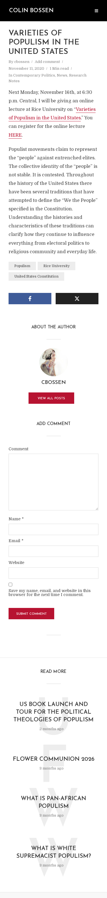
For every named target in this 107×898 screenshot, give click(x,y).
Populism (22, 266)
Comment (18, 449)
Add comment (47, 62)
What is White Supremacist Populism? (53, 852)
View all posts (51, 398)
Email (16, 541)
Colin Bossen (31, 11)
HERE (15, 135)
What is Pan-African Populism (53, 802)
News (62, 75)
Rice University (56, 266)
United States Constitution (36, 276)
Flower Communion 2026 (53, 759)
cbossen (21, 62)
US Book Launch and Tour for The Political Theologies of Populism (53, 712)
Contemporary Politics (34, 75)
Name (16, 519)
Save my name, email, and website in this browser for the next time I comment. (50, 593)
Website (16, 563)
